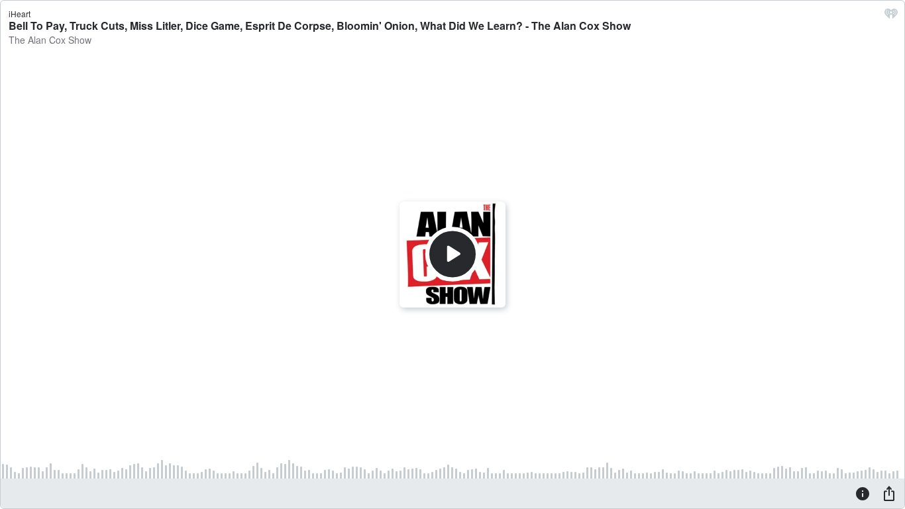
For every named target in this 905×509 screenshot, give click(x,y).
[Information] (862, 493)
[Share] (889, 493)
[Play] (452, 254)
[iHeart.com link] (891, 16)
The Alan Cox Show (50, 39)
